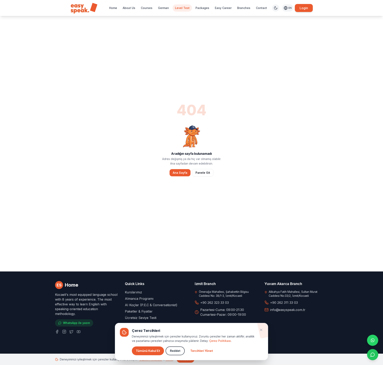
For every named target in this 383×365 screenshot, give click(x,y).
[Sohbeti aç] (372, 354)
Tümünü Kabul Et (148, 350)
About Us (129, 8)
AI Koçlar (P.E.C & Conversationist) (151, 305)
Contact (261, 8)
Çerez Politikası (220, 340)
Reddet (175, 350)
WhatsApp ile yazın (76, 323)
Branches (243, 8)
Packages (202, 8)
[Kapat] (261, 330)
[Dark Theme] (275, 8)
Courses (146, 8)
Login (304, 8)
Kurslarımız (133, 292)
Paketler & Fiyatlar (139, 311)
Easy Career (223, 8)
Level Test (182, 8)
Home (113, 8)
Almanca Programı (139, 299)
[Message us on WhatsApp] (372, 340)
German (163, 8)
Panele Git (202, 172)
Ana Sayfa (180, 172)
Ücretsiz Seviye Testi (140, 318)
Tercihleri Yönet (201, 350)
